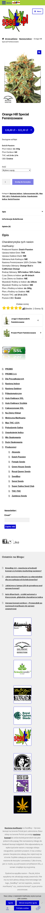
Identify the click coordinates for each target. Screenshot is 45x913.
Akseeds (16, 452)
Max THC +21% (12, 423)
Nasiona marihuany (13, 828)
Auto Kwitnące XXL (14, 398)
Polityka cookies (22, 908)
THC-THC (16, 491)
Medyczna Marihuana (15, 418)
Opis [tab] (4, 211)
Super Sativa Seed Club (23, 486)
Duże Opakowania (13, 442)
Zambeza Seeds (19, 496)
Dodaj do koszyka (23, 182)
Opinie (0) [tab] (6, 226)
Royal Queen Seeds (21, 471)
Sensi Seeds (18, 481)
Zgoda (10, 903)
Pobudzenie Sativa (18, 196)
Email (7, 515)
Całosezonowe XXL (30, 193)
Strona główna (11, 39)
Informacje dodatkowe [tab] (12, 219)
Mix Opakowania (13, 437)
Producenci (10, 447)
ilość (4, 166)
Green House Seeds (21, 467)
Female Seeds (18, 462)
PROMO (9, 369)
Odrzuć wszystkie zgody (28, 903)
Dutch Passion (14, 199)
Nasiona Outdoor (13, 388)
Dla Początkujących (14, 379)
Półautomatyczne (13, 393)
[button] (39, 52)
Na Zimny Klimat (13, 413)
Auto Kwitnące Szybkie (16, 403)
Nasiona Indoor (25, 39)
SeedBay (16, 476)
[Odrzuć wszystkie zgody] (42, 903)
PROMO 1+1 (11, 374)
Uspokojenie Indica (14, 432)
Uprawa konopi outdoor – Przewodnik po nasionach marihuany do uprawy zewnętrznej (23, 606)
